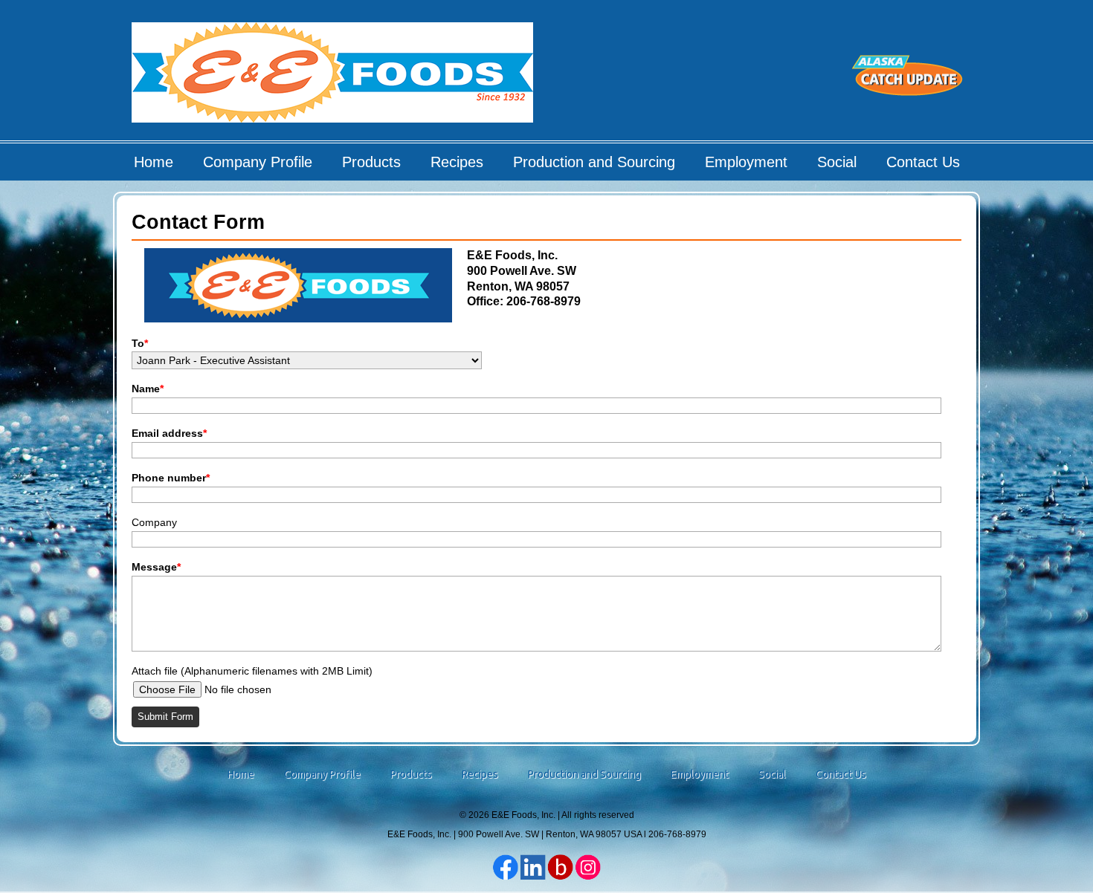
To (140, 343)
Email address (169, 433)
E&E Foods (333, 77)
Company (154, 522)
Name (148, 388)
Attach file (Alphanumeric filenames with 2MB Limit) (252, 671)
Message (156, 567)
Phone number (171, 478)
